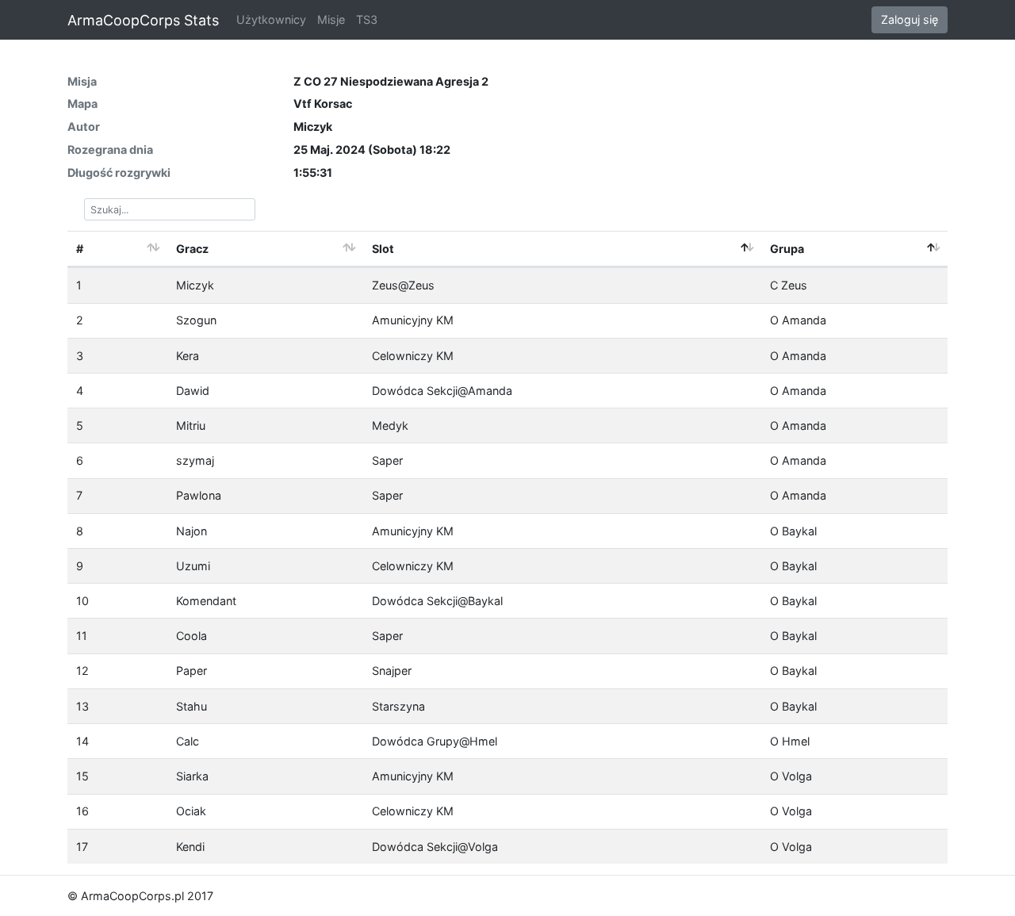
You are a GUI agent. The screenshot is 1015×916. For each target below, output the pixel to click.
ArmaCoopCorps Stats (143, 20)
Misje (331, 19)
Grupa (787, 248)
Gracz (192, 248)
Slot (383, 248)
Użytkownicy (271, 19)
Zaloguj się (909, 19)
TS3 (366, 19)
